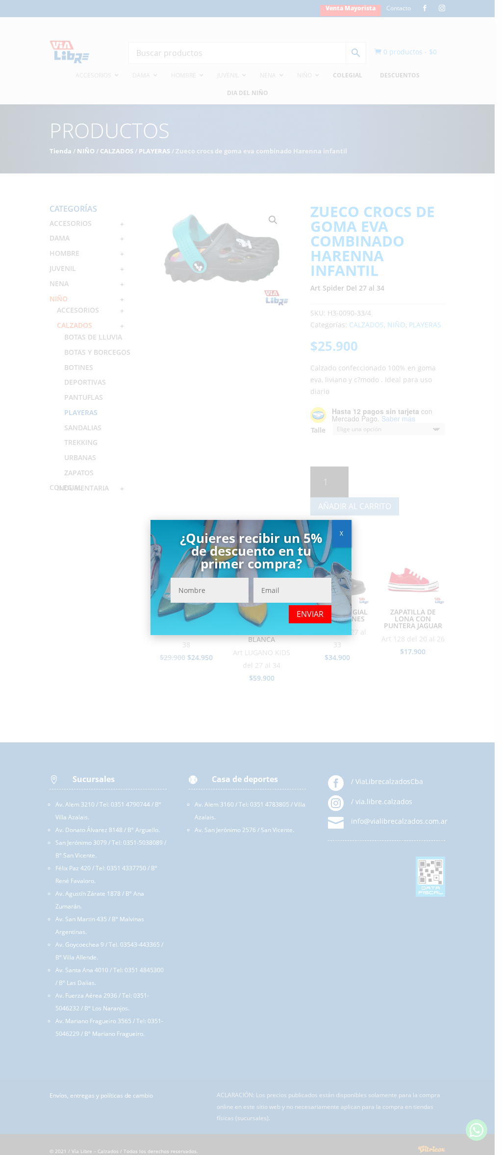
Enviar (310, 614)
